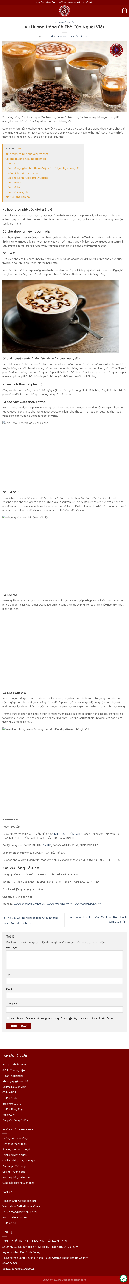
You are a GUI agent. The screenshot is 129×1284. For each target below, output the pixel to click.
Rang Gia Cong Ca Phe (15, 1120)
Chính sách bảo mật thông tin (19, 1160)
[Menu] (4, 11)
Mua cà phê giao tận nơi (16, 1177)
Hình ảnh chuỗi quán (14, 1064)
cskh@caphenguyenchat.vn (18, 1268)
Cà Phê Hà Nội (10, 1092)
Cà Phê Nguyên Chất (14, 1086)
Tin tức (70, 22)
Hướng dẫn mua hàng (15, 1138)
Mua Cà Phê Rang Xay (15, 1217)
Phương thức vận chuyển (16, 1149)
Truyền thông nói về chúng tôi (19, 1212)
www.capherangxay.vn (88, 903)
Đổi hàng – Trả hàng (14, 1166)
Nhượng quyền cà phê (15, 1081)
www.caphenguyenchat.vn (29, 903)
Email (9, 989)
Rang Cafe (8, 1114)
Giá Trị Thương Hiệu (13, 1070)
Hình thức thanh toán (14, 1143)
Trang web (12, 1003)
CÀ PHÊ (47, 845)
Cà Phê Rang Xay (12, 1109)
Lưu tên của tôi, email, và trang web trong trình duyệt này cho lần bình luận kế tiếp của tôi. (62, 1018)
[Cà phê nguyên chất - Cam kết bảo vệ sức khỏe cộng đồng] (64, 11)
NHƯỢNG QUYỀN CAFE (67, 833)
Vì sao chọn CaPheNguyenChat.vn (22, 1206)
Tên (8, 974)
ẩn (19, 148)
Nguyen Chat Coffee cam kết (19, 1200)
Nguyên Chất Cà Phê (80, 36)
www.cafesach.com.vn (59, 903)
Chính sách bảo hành (14, 1155)
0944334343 (9, 1263)
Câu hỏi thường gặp (13, 1171)
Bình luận (12, 947)
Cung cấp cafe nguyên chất (18, 1182)
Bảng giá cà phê (11, 1103)
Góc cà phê (60, 22)
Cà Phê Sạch (9, 1098)
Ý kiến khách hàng (12, 1075)
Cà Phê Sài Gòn (11, 1223)
